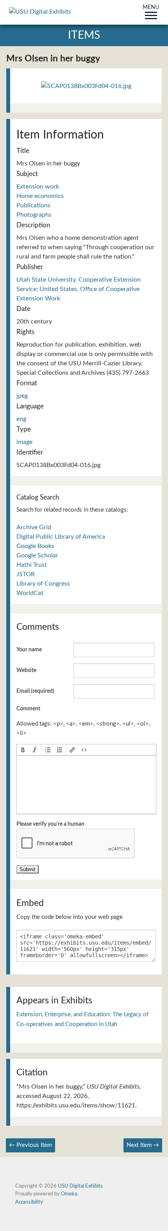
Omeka (69, 1193)
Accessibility (29, 1202)
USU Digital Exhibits (80, 1186)
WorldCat (29, 593)
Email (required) (35, 691)
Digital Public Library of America (60, 537)
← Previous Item (30, 1145)
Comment (28, 709)
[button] (23, 750)
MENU (151, 7)
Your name (29, 649)
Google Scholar (37, 555)
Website (26, 670)
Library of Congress (43, 583)
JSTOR (25, 574)
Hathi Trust (31, 565)
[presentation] (23, 750)
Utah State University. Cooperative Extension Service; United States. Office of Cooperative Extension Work (78, 289)
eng (21, 419)
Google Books (35, 546)
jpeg (22, 396)
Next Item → (143, 1145)
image (24, 442)
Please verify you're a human (50, 824)
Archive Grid (33, 527)
